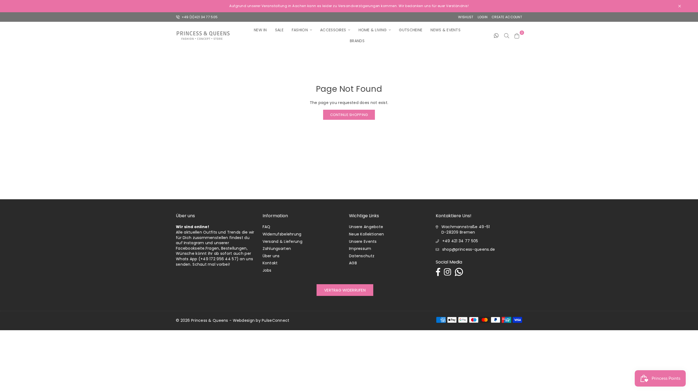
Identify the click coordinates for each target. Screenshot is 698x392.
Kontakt (270, 263)
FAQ (266, 226)
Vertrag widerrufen (345, 290)
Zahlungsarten (277, 248)
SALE (279, 30)
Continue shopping (349, 114)
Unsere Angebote (366, 226)
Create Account (507, 17)
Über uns (271, 256)
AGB (353, 263)
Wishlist (465, 17)
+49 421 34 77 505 (460, 241)
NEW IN (260, 30)
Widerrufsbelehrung (282, 234)
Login (483, 17)
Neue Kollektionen (366, 234)
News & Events (446, 30)
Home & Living (373, 30)
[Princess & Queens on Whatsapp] (496, 35)
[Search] (506, 35)
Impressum (360, 248)
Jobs (267, 270)
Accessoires (333, 30)
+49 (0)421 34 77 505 (199, 17)
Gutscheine (410, 30)
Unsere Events (363, 241)
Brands (357, 41)
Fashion (300, 30)
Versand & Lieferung (282, 241)
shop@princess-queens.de (468, 249)
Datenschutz (361, 256)
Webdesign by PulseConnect (261, 320)
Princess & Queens (209, 320)
